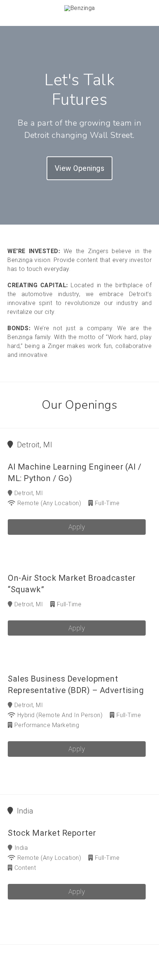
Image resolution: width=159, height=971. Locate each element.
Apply (76, 527)
